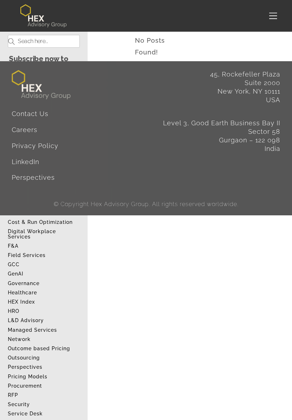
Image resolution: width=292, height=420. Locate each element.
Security (19, 404)
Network (19, 339)
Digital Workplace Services (32, 234)
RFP (13, 395)
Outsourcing (24, 358)
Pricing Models (27, 376)
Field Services (27, 255)
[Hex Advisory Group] (43, 24)
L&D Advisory (26, 320)
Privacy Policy (35, 145)
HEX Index (21, 302)
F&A (13, 246)
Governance (24, 283)
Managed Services (32, 330)
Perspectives (25, 367)
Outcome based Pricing (39, 348)
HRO (13, 311)
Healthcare (22, 292)
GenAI (16, 274)
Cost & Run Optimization (40, 222)
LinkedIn (25, 162)
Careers (24, 129)
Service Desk (25, 413)
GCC (14, 264)
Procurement (25, 386)
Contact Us (30, 113)
